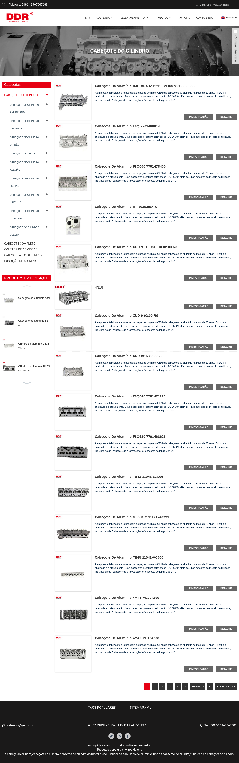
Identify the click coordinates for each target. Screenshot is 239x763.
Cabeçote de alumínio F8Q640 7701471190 (130, 396)
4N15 (99, 287)
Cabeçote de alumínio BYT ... (34, 322)
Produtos (161, 17)
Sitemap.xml (140, 707)
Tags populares (102, 707)
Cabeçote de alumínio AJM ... (34, 299)
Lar (87, 17)
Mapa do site (133, 749)
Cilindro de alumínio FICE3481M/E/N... (34, 368)
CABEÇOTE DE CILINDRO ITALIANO (24, 182)
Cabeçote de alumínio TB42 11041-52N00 (129, 477)
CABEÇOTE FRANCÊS (22, 153)
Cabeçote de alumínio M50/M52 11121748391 (132, 517)
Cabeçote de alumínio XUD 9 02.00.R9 (126, 315)
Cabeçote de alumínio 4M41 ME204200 (127, 598)
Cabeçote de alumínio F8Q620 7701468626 (130, 436)
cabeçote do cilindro (45, 754)
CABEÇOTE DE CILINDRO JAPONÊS (24, 198)
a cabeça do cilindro (18, 754)
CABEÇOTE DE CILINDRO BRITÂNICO (24, 125)
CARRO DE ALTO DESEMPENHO (25, 255)
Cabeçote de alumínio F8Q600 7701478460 (130, 166)
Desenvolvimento (132, 17)
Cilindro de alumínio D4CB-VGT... (34, 345)
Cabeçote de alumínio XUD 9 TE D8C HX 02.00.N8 (136, 247)
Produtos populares (110, 749)
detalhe (226, 117)
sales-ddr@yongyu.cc (21, 725)
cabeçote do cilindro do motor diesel (84, 754)
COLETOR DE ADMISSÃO (21, 249)
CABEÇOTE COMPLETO (19, 243)
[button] (26, 286)
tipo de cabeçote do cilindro (171, 754)
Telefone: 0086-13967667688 (28, 4)
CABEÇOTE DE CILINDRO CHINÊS (24, 141)
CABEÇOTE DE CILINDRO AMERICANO (24, 108)
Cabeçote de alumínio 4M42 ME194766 (127, 638)
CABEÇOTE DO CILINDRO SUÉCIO (24, 231)
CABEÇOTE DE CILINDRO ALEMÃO (24, 166)
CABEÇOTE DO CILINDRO (21, 95)
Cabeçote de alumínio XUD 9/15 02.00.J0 (128, 356)
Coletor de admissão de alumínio (130, 754)
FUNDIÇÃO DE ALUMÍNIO (20, 261)
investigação (199, 117)
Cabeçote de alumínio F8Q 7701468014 (127, 126)
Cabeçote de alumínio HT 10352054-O (126, 207)
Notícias (184, 17)
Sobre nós (103, 17)
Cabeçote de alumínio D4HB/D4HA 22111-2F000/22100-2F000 (145, 86)
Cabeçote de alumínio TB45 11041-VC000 (129, 557)
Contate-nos (204, 17)
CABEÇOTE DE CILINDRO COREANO (24, 215)
